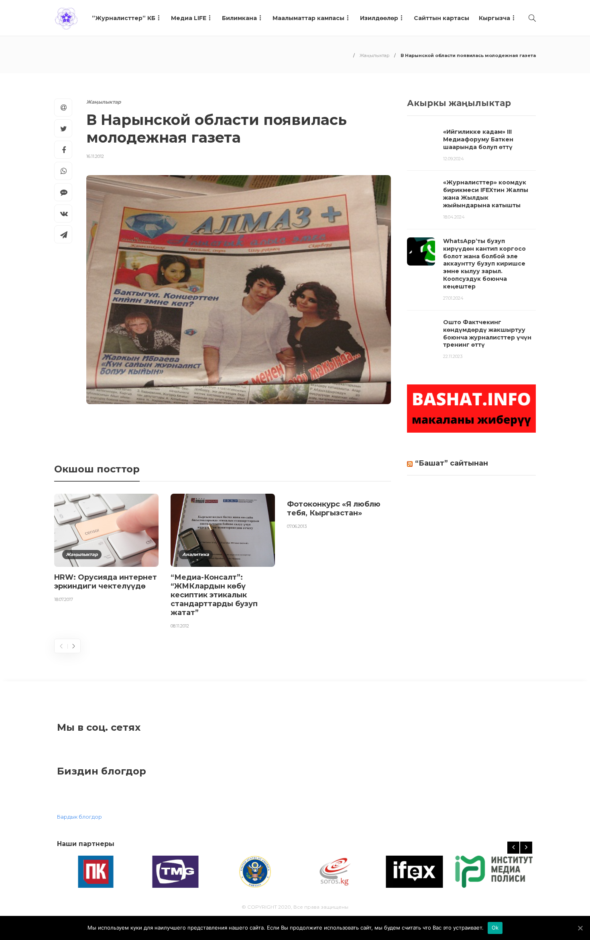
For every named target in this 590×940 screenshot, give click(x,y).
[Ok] (580, 928)
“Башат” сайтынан (451, 463)
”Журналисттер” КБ (123, 18)
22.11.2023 (452, 356)
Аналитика (195, 554)
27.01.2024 (453, 298)
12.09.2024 (453, 158)
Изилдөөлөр (379, 18)
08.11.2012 (180, 626)
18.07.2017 (63, 599)
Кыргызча (494, 18)
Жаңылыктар (374, 55)
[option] (106, 549)
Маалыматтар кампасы (308, 18)
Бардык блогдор (79, 816)
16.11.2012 (95, 156)
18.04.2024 (454, 217)
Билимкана (239, 18)
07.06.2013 (297, 526)
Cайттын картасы (441, 18)
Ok (495, 927)
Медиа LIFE (188, 18)
